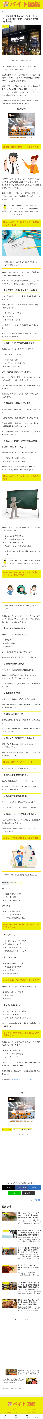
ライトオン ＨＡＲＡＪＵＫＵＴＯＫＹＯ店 (22, 1079)
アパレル (17, 1129)
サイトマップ (11, 1409)
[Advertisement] (21, 1157)
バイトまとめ (7, 1129)
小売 (24, 1129)
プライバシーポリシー (11, 1412)
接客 (30, 1129)
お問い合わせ (31, 1412)
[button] (28, 1193)
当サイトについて (32, 1409)
